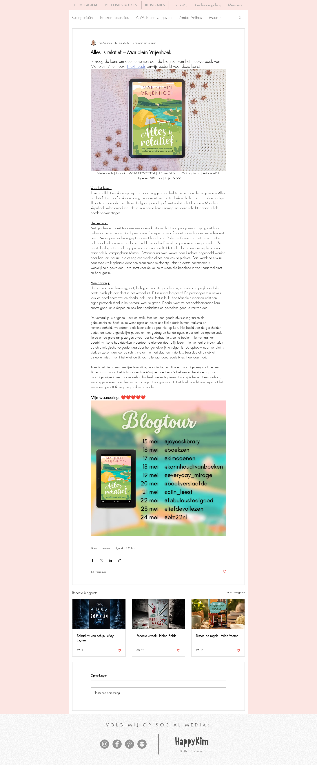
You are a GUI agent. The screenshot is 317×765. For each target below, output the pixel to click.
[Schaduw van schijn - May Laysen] (98, 614)
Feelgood (118, 548)
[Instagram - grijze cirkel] (104, 744)
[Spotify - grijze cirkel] (142, 744)
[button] (240, 17)
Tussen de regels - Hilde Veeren (217, 635)
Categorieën (82, 17)
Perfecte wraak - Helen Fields (156, 635)
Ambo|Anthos (190, 17)
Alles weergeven (236, 592)
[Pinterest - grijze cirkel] (129, 744)
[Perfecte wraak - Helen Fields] (158, 614)
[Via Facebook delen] (92, 560)
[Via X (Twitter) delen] (101, 560)
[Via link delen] (119, 560)
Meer (213, 17)
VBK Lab (130, 548)
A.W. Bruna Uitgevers (154, 17)
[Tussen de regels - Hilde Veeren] (218, 614)
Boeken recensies (114, 17)
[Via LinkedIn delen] (110, 560)
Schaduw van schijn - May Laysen (95, 637)
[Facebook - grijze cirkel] (117, 744)
